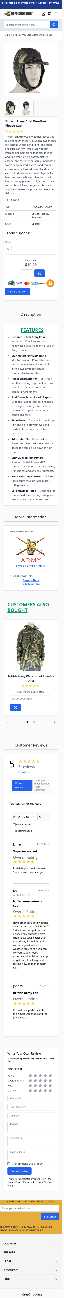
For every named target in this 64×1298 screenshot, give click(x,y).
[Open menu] (56, 13)
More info (24, 772)
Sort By (16, 816)
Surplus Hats (31, 580)
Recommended (24, 830)
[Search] (54, 24)
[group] (14, 131)
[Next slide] (54, 721)
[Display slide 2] (34, 721)
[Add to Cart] (39, 273)
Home (7, 34)
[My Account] (43, 13)
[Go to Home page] (18, 14)
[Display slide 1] (27, 721)
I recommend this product (27, 1163)
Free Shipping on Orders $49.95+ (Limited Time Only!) (30, 2)
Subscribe (50, 1216)
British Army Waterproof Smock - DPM (31, 678)
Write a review (19, 785)
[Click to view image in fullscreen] (31, 70)
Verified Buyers (24, 824)
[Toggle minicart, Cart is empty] (49, 13)
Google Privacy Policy (18, 1181)
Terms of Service (43, 1181)
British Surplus (31, 584)
